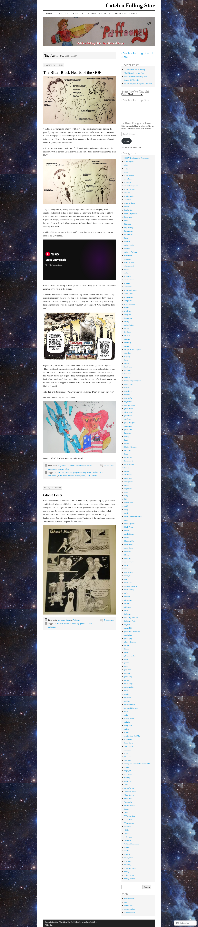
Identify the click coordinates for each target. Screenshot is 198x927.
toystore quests (129, 805)
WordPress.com (129, 912)
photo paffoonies (130, 642)
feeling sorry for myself (132, 381)
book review (128, 234)
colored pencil (129, 280)
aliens (126, 165)
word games (128, 857)
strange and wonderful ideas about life (137, 763)
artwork (60, 623)
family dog (128, 367)
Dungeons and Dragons (132, 349)
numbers (127, 596)
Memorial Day (129, 541)
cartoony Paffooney (131, 252)
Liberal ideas (128, 502)
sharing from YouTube (132, 736)
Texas (126, 784)
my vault (127, 569)
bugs (126, 238)
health (126, 440)
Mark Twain (128, 527)
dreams (126, 346)
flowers (127, 387)
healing (126, 436)
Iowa (126, 492)
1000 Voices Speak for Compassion (136, 158)
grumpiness (128, 426)
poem (126, 659)
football (127, 394)
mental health (128, 544)
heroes (126, 443)
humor (89, 465)
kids (125, 499)
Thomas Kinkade (130, 791)
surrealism (127, 774)
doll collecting (129, 325)
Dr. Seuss (127, 332)
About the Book (99, 13)
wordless (127, 861)
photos (126, 645)
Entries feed (128, 905)
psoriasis (127, 673)
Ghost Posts (52, 495)
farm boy (127, 374)
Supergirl (127, 770)
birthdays (127, 224)
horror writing (129, 464)
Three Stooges (129, 795)
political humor (74, 475)
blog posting (128, 227)
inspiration (128, 488)
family (126, 363)
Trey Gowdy (92, 475)
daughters (127, 314)
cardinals (127, 241)
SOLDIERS (128, 746)
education (127, 353)
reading (126, 694)
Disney (126, 321)
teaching (127, 777)
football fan (128, 398)
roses (126, 711)
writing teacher (129, 878)
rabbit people (128, 683)
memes (126, 537)
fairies (126, 360)
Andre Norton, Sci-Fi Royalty (134, 69)
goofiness (127, 419)
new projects (128, 572)
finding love (128, 384)
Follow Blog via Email (137, 123)
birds (126, 220)
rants (83, 475)
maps (126, 520)
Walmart (127, 833)
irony (126, 495)
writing (126, 871)
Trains (126, 812)
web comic (128, 837)
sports (126, 753)
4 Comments (109, 619)
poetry (126, 663)
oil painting (128, 600)
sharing (126, 732)
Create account (129, 898)
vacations (127, 826)
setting (126, 729)
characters (127, 259)
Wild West (127, 840)
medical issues (129, 534)
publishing (128, 676)
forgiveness (128, 401)
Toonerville (128, 802)
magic (126, 513)
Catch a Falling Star (130, 5)
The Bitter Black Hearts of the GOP (72, 72)
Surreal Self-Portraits (131, 80)
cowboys (127, 311)
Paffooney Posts (130, 621)
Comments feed (129, 909)
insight (126, 485)
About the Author (70, 13)
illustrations (128, 475)
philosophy (128, 638)
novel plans (128, 582)
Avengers (127, 199)
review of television (131, 708)
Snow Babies (128, 743)
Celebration (128, 255)
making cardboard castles (133, 516)
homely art (128, 457)
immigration (128, 481)
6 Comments (109, 465)
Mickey (127, 555)
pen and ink (128, 628)
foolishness (128, 391)
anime (126, 172)
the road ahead (129, 788)
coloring (127, 283)
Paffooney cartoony (131, 617)
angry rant (62, 465)
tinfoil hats (128, 798)
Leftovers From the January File (135, 76)
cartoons (71, 465)
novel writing (128, 589)
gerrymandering (79, 472)
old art (126, 603)
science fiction (129, 718)
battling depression (130, 213)
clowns (126, 269)
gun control (128, 429)
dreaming (127, 342)
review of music (129, 704)
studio (126, 767)
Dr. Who (127, 335)
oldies (126, 610)
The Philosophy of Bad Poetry (134, 73)
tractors (126, 809)
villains (126, 830)
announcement (129, 175)
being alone (128, 217)
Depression (128, 318)
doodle (126, 328)
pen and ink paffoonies (132, 631)
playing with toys (130, 656)
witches (127, 851)
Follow (126, 141)
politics (61, 468)
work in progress (130, 868)
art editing (127, 182)
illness (126, 471)
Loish (126, 506)
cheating (68, 472)
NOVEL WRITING (131, 586)
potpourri (127, 669)
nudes (126, 593)
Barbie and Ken (129, 203)
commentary (81, 465)
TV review (128, 819)
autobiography (129, 196)
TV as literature (129, 816)
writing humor (129, 875)
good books (128, 415)
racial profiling (129, 687)
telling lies (127, 781)
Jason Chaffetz (93, 472)
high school (128, 450)
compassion (128, 300)
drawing (127, 339)
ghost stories (128, 408)
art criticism (128, 179)
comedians (128, 286)
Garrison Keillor (130, 405)
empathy (127, 356)
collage (126, 273)
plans (126, 652)
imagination (128, 478)
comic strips (128, 293)
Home (49, 13)
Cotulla (126, 307)
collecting (127, 276)
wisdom (127, 847)
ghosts (82, 623)
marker (126, 530)
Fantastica (127, 370)
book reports (128, 231)
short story (128, 739)
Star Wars (127, 760)
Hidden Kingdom (130, 447)
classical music (129, 262)
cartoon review (129, 245)
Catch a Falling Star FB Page (138, 54)
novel (126, 579)
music (126, 565)
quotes (126, 680)
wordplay (127, 864)
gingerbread (128, 412)
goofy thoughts (129, 422)
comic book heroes (130, 290)
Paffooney (76, 619)
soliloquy (127, 750)
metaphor (127, 551)
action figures (129, 161)
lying (126, 509)
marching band (129, 523)
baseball (127, 206)
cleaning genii (129, 266)
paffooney (52, 626)
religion (127, 701)
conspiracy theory (130, 304)
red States (127, 697)
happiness (127, 433)
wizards (127, 854)
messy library (129, 548)
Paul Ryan (62, 475)
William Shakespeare (131, 844)
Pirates (126, 649)
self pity (127, 722)
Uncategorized (129, 823)
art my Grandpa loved (131, 186)
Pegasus (127, 624)
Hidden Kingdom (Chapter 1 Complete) (138, 83)
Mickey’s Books (126, 13)
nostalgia (127, 575)
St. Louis (127, 757)
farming (127, 377)
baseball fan (128, 210)
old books (127, 607)
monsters (127, 558)
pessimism (52, 468)
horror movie (128, 461)
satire (67, 468)
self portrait (128, 725)
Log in (126, 902)
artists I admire (129, 189)
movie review (129, 562)
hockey (126, 454)
